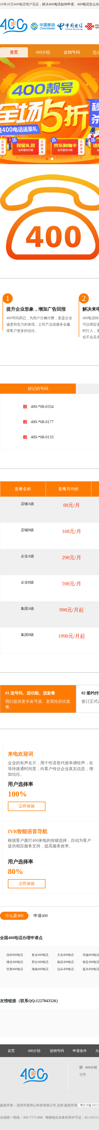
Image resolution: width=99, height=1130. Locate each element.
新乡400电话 (40, 955)
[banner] (49, 110)
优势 (82, 1074)
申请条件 (80, 1051)
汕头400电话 (65, 969)
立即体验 (27, 806)
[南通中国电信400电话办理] (71, 26)
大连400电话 (65, 955)
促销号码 (72, 52)
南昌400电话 (65, 962)
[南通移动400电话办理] (43, 26)
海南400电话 (40, 969)
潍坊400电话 (14, 962)
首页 (14, 52)
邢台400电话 (40, 962)
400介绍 (43, 52)
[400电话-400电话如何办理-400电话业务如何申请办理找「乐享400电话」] (13, 26)
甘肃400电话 (14, 969)
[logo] (34, 1076)
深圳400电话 (14, 955)
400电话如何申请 (61, 4)
